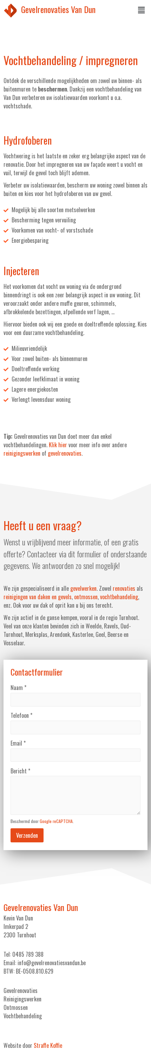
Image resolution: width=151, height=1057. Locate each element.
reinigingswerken (22, 453)
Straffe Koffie (48, 1045)
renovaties (124, 588)
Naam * (18, 687)
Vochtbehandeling (23, 1016)
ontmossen (86, 597)
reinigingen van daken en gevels (38, 597)
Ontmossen (16, 1007)
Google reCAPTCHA (56, 821)
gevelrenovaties (64, 453)
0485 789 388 (28, 954)
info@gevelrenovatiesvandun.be (52, 962)
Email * (18, 743)
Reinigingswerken (22, 999)
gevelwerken (83, 588)
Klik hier (58, 445)
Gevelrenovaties (21, 990)
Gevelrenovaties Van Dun (58, 9)
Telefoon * (21, 715)
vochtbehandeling (119, 597)
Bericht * (20, 771)
